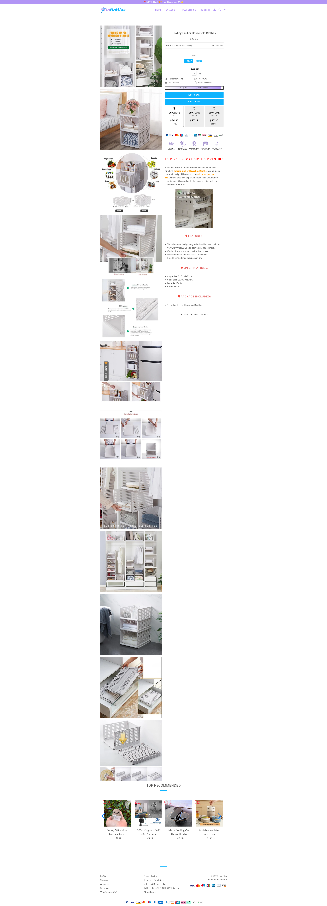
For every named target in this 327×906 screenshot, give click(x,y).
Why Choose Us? (108, 892)
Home (158, 10)
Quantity (194, 69)
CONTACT (205, 10)
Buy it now (194, 102)
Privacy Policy (150, 876)
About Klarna (150, 892)
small (199, 61)
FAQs (103, 876)
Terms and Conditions (154, 880)
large (189, 61)
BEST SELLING (189, 10)
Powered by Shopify (217, 879)
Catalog (171, 10)
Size (194, 55)
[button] (103, 816)
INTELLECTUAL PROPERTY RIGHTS (161, 888)
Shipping (104, 880)
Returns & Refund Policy (155, 884)
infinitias (223, 876)
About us (104, 884)
